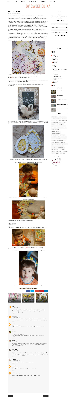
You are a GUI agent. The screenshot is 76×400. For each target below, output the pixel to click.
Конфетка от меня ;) (60, 95)
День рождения (60, 124)
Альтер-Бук (58, 118)
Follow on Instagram (56, 32)
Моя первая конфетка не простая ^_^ (62, 109)
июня (54, 65)
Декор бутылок (55, 122)
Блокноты (64, 118)
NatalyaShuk (14, 359)
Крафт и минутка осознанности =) (62, 104)
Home (9, 1)
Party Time (53, 1)
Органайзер (64, 138)
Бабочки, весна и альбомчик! (58, 78)
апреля (54, 68)
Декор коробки (62, 122)
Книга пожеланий (55, 129)
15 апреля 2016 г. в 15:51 (16, 373)
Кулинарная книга (55, 135)
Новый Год (58, 138)
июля (54, 63)
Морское (53, 138)
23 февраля (60, 116)
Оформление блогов (61, 140)
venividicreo (13, 324)
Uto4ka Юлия (14, 331)
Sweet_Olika (13, 372)
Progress (23, 1)
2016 (53, 55)
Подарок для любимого (60, 142)
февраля (55, 81)
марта (54, 79)
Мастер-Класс (54, 136)
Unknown (13, 306)
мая (54, 66)
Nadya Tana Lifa (14, 349)
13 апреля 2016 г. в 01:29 (16, 350)
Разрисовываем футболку (62, 144)
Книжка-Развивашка (56, 131)
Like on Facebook (55, 27)
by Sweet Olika (38, 6)
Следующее (10, 396)
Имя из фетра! (60, 127)
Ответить (13, 313)
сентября (55, 60)
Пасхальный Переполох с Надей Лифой (41, 38)
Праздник (54, 144)
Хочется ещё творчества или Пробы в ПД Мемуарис (60, 70)
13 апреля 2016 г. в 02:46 (16, 360)
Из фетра (53, 127)
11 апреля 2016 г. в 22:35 (16, 307)
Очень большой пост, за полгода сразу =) (13, 301)
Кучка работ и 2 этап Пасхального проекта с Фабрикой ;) (41, 301)
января (54, 82)
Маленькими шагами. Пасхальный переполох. (59, 74)
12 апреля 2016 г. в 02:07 (16, 325)
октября (55, 59)
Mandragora (13, 340)
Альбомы (53, 118)
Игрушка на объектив (61, 126)
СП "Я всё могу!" (61, 147)
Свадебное (61, 146)
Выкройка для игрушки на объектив (59, 120)
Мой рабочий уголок (62, 136)
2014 (53, 85)
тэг (59, 149)
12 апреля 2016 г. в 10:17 (16, 341)
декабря (55, 56)
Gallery (60, 151)
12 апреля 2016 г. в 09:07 (16, 332)
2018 (53, 52)
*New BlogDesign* (32, 1)
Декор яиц (54, 124)
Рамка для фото (55, 146)
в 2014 (9, 76)
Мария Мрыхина (14, 366)
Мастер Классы (43, 1)
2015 (12, 77)
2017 (53, 54)
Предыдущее (45, 396)
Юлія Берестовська (15, 316)
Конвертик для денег (56, 133)
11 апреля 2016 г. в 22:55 (16, 317)
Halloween (65, 151)
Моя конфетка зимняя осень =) (62, 99)
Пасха (19, 13)
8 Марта (65, 116)
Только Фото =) (55, 149)
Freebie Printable (55, 151)
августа (54, 62)
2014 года (26, 247)
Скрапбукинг (54, 147)
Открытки (54, 140)
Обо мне (15, 1)
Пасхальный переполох (57, 76)
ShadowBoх (62, 153)
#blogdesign (54, 116)
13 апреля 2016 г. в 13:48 (16, 367)
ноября (54, 58)
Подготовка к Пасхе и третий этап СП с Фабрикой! (28, 301)
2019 (53, 51)
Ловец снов (62, 135)
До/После (53, 126)
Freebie (62, 149)
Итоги (65, 127)
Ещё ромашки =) (59, 91)
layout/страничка (55, 153)
